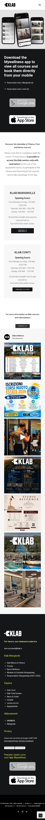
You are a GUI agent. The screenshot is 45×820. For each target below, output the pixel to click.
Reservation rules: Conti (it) (18, 89)
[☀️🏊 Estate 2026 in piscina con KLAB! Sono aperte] (22, 399)
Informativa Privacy (11, 741)
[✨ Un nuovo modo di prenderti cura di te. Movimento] (22, 513)
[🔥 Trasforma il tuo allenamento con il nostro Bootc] (22, 437)
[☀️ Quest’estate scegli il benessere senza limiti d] (22, 475)
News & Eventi (13, 697)
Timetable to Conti (22, 289)
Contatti (10, 700)
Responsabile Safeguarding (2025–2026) (23, 676)
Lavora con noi (13, 703)
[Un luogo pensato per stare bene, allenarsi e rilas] (22, 551)
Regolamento (12, 706)
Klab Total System (14, 693)
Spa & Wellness (13, 669)
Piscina (10, 666)
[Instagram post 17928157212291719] (22, 361)
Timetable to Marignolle (23, 230)
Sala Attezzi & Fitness (16, 663)
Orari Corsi (11, 690)
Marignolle (11, 724)
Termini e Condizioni (26, 741)
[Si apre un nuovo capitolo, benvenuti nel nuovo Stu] (22, 589)
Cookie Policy (20, 748)
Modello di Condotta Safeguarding (20, 672)
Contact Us (22, 326)
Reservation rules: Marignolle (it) (20, 83)
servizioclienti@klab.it (13, 648)
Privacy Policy (9, 748)
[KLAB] (9, 5)
